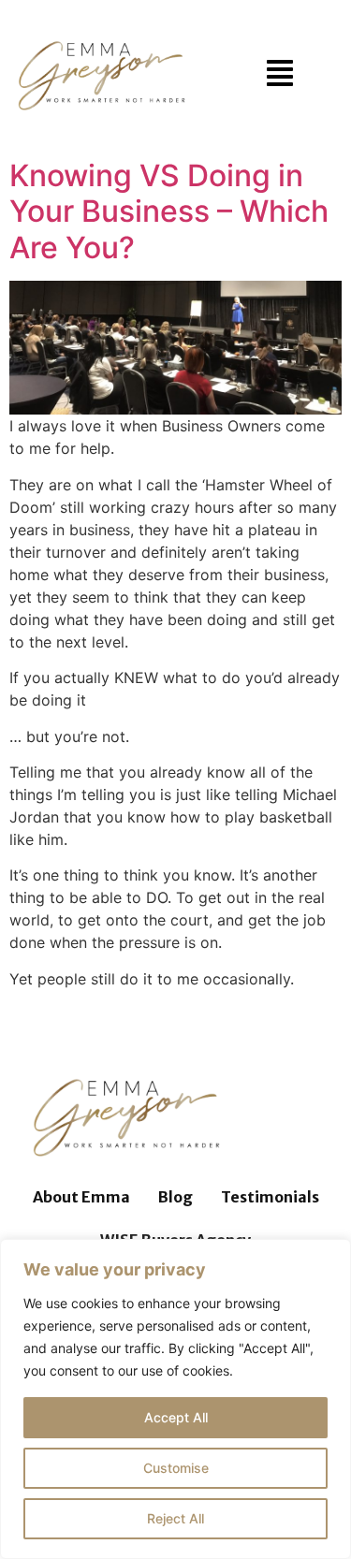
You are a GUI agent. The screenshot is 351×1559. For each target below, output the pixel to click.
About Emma (81, 1196)
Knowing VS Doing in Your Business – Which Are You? (169, 211)
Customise (176, 1468)
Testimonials (270, 1196)
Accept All (176, 1417)
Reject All (175, 1518)
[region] (175, 1399)
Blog (175, 1196)
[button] (280, 75)
